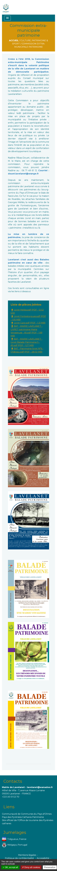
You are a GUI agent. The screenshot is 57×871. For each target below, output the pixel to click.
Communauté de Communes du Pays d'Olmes (27, 814)
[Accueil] (6, 7)
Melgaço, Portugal (17, 845)
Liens (8, 806)
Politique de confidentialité (19, 858)
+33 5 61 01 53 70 (10, 797)
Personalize (49, 867)
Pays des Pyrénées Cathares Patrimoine (23, 817)
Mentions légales (27, 855)
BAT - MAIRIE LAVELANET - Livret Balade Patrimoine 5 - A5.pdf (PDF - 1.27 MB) (26, 342)
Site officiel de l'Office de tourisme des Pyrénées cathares (27, 822)
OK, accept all (11, 867)
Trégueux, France (16, 839)
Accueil (14, 40)
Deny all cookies (32, 867)
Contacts (12, 781)
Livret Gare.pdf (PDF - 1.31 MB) (28, 323)
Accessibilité (43, 858)
